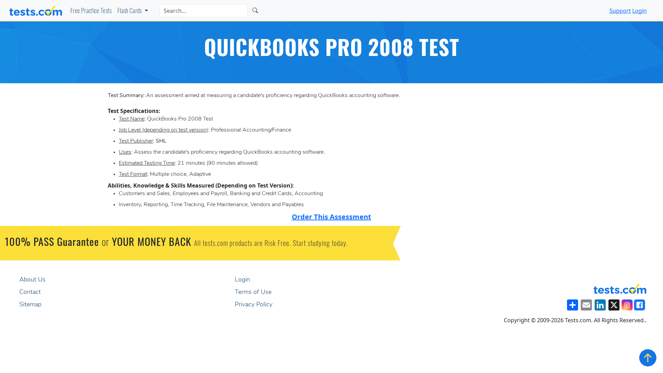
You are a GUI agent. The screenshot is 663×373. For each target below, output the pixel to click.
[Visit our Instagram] (627, 304)
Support (620, 11)
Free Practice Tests (91, 12)
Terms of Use (253, 292)
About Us (32, 280)
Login (639, 11)
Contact (30, 292)
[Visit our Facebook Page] (639, 304)
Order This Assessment (331, 216)
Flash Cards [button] (130, 12)
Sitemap (30, 305)
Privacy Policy (253, 305)
